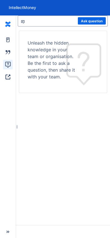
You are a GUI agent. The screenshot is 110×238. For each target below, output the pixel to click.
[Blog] (8, 52)
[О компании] (8, 24)
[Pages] (8, 40)
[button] (8, 232)
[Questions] (8, 64)
